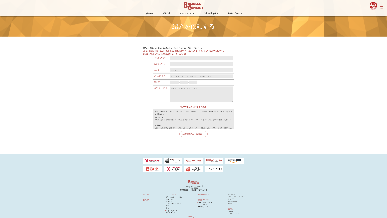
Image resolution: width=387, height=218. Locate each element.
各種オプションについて (174, 201)
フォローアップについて (174, 204)
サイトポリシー (232, 194)
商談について (170, 199)
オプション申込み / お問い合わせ (172, 211)
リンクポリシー (232, 199)
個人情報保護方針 (232, 201)
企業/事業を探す (211, 13)
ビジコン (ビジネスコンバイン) (193, 6)
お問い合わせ (172, 54)
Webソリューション (204, 207)
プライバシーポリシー (235, 213)
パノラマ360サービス (205, 202)
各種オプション (235, 13)
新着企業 (167, 13)
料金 (167, 208)
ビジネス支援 (202, 204)
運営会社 (230, 203)
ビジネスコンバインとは (174, 197)
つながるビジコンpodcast (373, 6)
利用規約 (231, 211)
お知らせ (149, 13)
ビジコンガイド (187, 13)
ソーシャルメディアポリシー (235, 196)
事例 (167, 206)
